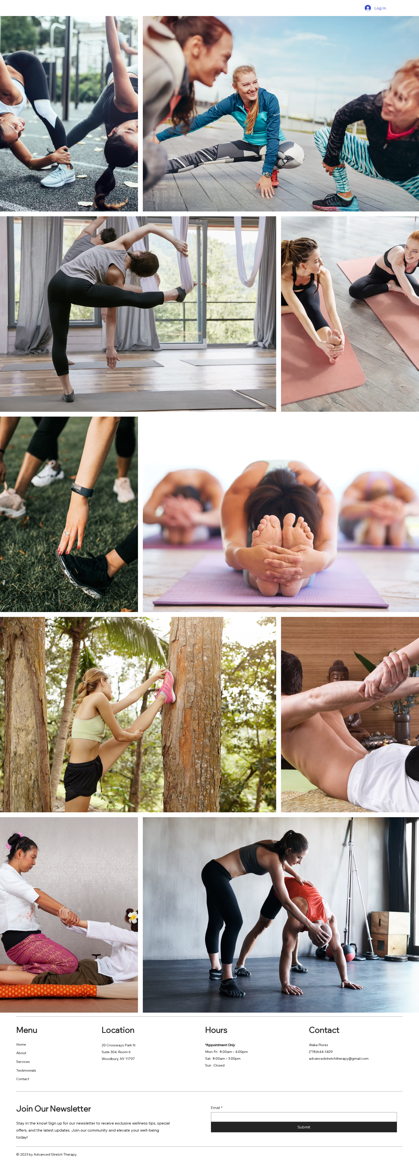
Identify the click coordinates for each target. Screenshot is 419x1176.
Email (217, 1107)
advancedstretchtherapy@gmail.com (339, 1058)
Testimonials (26, 1070)
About (21, 1053)
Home (21, 1044)
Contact (22, 1079)
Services (23, 1061)
